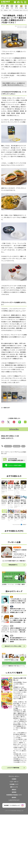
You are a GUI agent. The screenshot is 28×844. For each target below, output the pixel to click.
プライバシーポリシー (14, 776)
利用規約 (14, 779)
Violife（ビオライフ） (7, 438)
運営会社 (14, 789)
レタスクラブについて (14, 800)
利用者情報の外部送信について (14, 795)
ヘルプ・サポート (14, 781)
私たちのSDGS (16, 446)
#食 (15, 26)
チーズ (23, 446)
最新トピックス (14, 787)
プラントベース (8, 446)
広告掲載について (14, 784)
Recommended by (17, 524)
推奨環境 (14, 792)
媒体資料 (14, 797)
